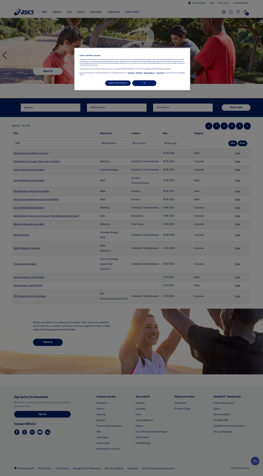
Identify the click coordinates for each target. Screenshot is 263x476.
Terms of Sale (160, 72)
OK (144, 83)
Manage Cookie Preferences (118, 83)
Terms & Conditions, (149, 72)
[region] (132, 69)
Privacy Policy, (131, 72)
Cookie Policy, (139, 72)
